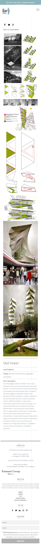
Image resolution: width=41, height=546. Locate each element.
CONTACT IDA (20, 445)
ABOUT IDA (20, 479)
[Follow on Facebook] (13, 510)
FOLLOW (20, 505)
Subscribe (20, 541)
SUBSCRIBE (20, 516)
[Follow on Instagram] (24, 510)
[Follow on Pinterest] (27, 510)
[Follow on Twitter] (17, 510)
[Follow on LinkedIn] (20, 510)
